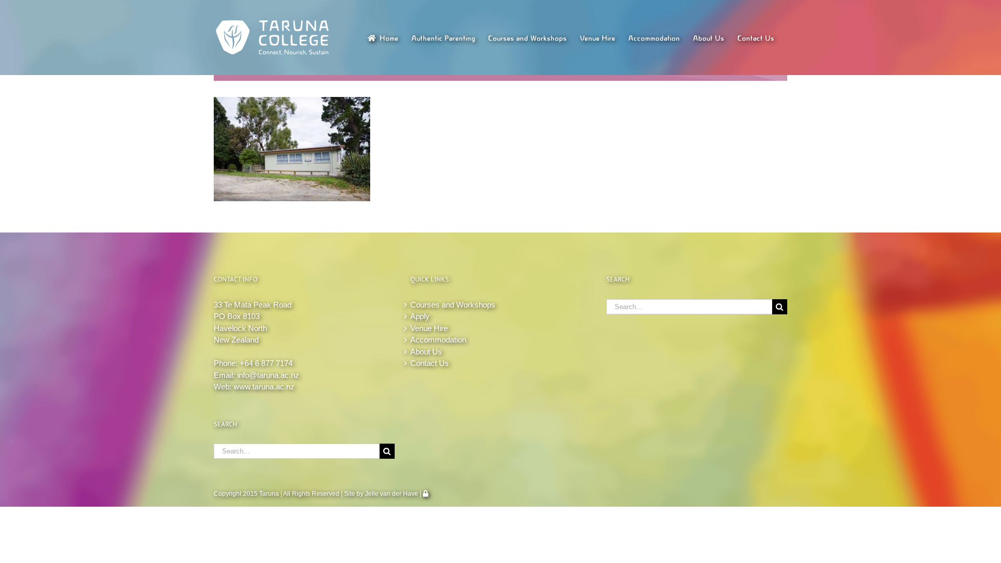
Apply (420, 316)
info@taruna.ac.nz (268, 375)
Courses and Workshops (452, 304)
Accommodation (438, 339)
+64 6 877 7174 (266, 363)
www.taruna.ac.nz (264, 386)
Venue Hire (429, 328)
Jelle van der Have (391, 493)
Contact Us (429, 363)
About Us (426, 351)
